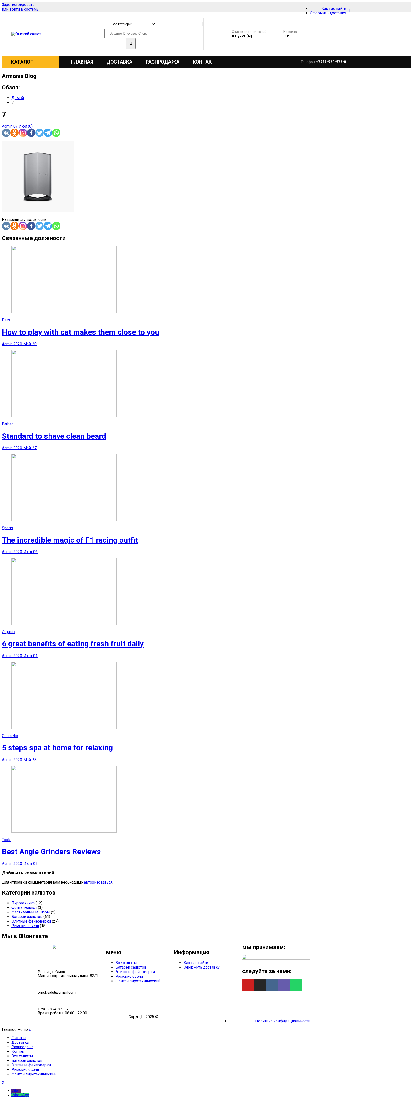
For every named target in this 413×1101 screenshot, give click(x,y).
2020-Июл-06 (25, 552)
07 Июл (20, 126)
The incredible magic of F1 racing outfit (70, 540)
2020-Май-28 (25, 759)
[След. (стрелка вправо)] (404, 550)
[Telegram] (48, 133)
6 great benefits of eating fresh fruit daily (73, 643)
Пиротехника (23, 903)
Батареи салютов (27, 916)
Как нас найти (196, 963)
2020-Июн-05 (25, 863)
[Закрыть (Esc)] (407, 5)
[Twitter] (39, 133)
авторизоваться (98, 882)
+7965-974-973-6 (331, 61)
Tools (6, 839)
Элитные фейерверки (31, 921)
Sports (7, 528)
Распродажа (162, 62)
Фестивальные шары (30, 912)
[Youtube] (248, 985)
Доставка (119, 62)
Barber (7, 424)
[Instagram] (23, 133)
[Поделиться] (397, 5)
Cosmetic (10, 736)
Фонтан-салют (24, 907)
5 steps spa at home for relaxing (57, 747)
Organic (8, 632)
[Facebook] (31, 133)
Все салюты (126, 963)
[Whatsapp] (56, 133)
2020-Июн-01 (25, 655)
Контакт (204, 62)
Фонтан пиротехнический (137, 981)
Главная (82, 62)
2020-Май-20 (25, 344)
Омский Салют (172, 1017)
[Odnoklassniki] (14, 133)
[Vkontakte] (6, 133)
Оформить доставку (202, 967)
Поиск (131, 43)
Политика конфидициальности (282, 1021)
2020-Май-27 (25, 448)
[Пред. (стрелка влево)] (8, 550)
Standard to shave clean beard (54, 436)
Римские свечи (25, 925)
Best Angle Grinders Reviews (51, 851)
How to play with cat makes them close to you (80, 332)
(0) (30, 126)
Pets (6, 320)
